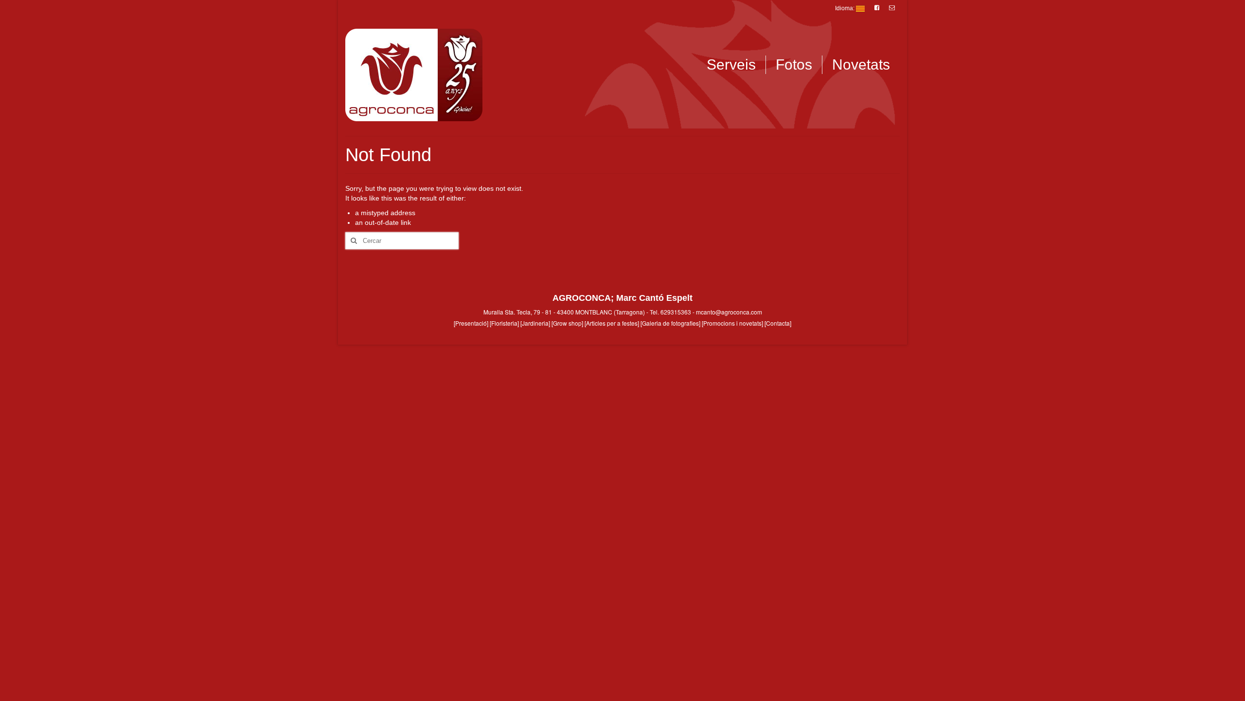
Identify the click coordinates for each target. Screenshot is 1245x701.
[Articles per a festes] (612, 323)
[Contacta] (778, 323)
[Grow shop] (567, 323)
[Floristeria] (504, 323)
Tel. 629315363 (670, 312)
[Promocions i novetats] (732, 323)
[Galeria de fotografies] (670, 323)
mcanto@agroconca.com (729, 312)
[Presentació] (471, 323)
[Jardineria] (535, 323)
